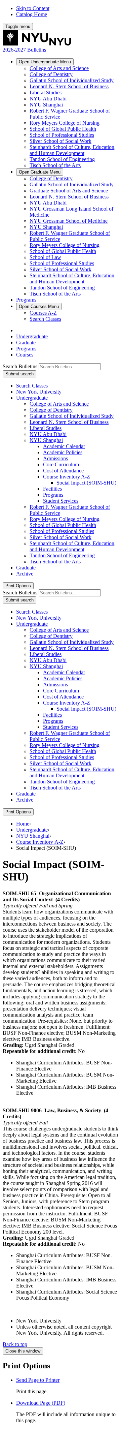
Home (22, 824)
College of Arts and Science (59, 68)
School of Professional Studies (62, 135)
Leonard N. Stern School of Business (69, 86)
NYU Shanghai (46, 104)
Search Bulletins (20, 366)
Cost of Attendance (63, 470)
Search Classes (45, 319)
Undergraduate (45, 61)
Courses (39, 306)
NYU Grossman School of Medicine (69, 221)
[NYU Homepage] (37, 43)
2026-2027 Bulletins (24, 50)
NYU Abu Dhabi (48, 98)
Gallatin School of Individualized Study (72, 80)
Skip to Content (32, 8)
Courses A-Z (43, 313)
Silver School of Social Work (60, 141)
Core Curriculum (61, 464)
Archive (24, 574)
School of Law (45, 257)
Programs (26, 300)
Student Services (60, 501)
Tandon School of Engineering (62, 159)
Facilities (52, 489)
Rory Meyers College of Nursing (64, 123)
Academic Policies (62, 452)
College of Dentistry (51, 74)
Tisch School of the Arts (55, 165)
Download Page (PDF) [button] (40, 1403)
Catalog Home (31, 14)
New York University (39, 392)
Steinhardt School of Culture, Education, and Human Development (73, 150)
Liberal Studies (46, 92)
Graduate (40, 172)
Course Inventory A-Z (40, 842)
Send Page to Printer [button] (37, 1380)
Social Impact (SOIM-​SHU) (86, 483)
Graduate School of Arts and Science (69, 190)
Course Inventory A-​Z (66, 476)
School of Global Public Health (63, 129)
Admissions (55, 458)
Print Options (18, 585)
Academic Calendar (64, 446)
